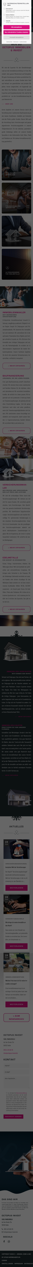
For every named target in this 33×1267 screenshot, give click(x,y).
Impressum (16, 41)
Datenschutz (9, 41)
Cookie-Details (23, 41)
